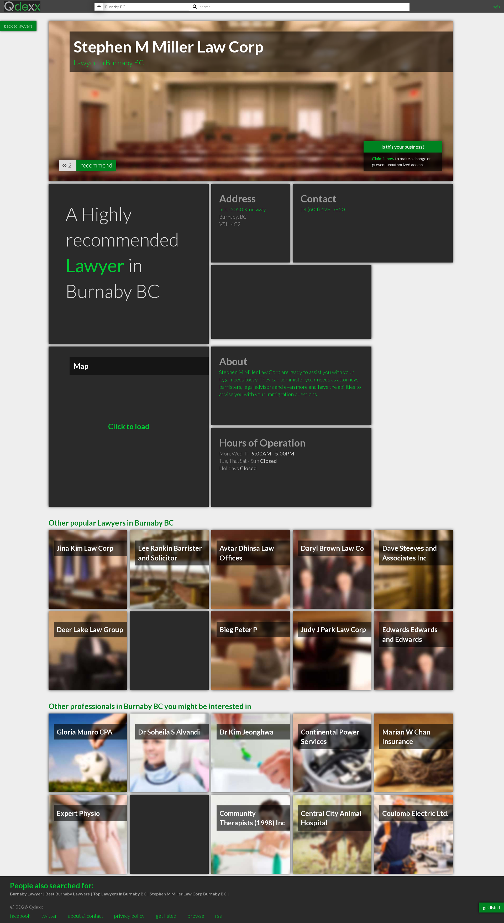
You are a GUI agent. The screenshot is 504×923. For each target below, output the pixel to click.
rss (218, 915)
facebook (20, 915)
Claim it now (383, 158)
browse (195, 915)
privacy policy (129, 915)
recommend (96, 165)
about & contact (85, 915)
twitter (49, 915)
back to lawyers (18, 25)
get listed (166, 915)
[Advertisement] (291, 302)
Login (495, 6)
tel (323, 209)
